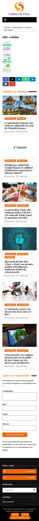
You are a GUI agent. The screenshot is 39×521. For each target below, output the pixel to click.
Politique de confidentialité (20, 518)
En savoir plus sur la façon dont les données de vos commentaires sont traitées (19, 447)
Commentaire (8, 391)
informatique (22, 161)
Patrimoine (21, 118)
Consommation (23, 205)
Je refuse (25, 514)
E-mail (5, 414)
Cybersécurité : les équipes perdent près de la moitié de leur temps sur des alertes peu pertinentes (19, 358)
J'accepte (15, 514)
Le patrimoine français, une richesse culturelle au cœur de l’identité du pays (19, 125)
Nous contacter (8, 502)
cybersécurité (22, 254)
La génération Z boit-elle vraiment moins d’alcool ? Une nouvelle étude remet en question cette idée (18, 213)
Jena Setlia (10, 132)
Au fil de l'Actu (10, 118)
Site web (5, 424)
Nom (4, 404)
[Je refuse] (36, 514)
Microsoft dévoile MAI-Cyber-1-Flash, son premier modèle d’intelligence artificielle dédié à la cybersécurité (19, 266)
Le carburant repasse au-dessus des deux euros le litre (18, 312)
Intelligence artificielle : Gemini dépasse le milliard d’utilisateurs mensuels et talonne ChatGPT (19, 169)
